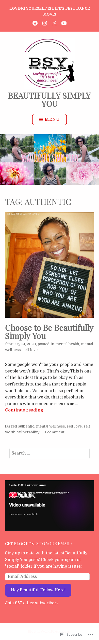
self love (30, 350)
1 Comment (54, 432)
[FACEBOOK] (35, 23)
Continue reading (24, 410)
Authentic (26, 426)
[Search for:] (49, 453)
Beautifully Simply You (49, 99)
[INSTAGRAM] (45, 23)
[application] (49, 505)
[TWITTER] (54, 23)
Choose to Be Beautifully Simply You (49, 331)
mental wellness (50, 426)
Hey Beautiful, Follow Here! (38, 590)
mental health (67, 344)
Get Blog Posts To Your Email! (38, 543)
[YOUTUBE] (64, 23)
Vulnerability (28, 432)
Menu (52, 119)
